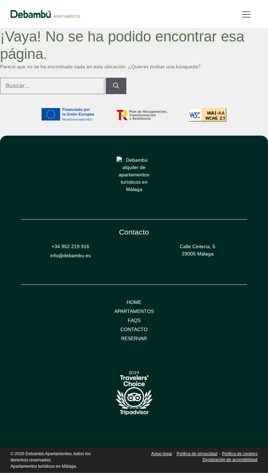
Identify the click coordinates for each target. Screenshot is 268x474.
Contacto (134, 329)
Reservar (134, 338)
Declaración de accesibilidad (230, 459)
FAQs (134, 320)
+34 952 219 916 (70, 246)
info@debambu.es (70, 255)
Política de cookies (240, 453)
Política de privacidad (197, 453)
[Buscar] (116, 86)
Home (134, 302)
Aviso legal (161, 453)
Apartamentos (134, 311)
